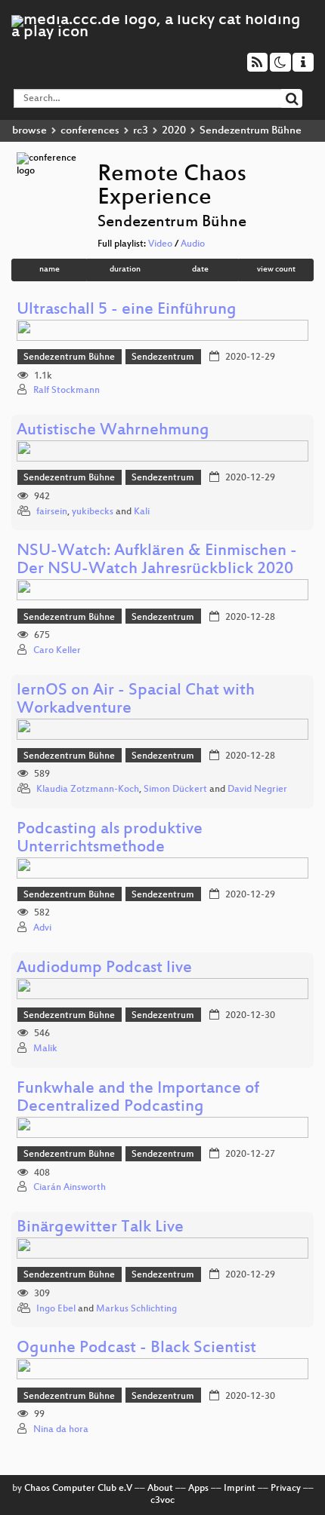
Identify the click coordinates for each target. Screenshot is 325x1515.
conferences (89, 130)
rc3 (140, 130)
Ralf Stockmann (66, 390)
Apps (198, 1488)
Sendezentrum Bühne (69, 357)
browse (29, 130)
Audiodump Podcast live (104, 968)
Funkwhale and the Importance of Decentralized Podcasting (138, 1098)
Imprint (239, 1488)
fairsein (51, 512)
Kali (142, 512)
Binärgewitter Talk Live (100, 1228)
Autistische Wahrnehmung (113, 431)
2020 (174, 130)
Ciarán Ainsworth (69, 1187)
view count (276, 269)
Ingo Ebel (56, 1309)
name (49, 269)
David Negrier (257, 789)
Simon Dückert (175, 789)
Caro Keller (57, 651)
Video (160, 244)
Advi (42, 928)
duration (125, 269)
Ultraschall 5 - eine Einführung (127, 310)
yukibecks (92, 512)
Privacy (286, 1488)
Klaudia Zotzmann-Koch (87, 789)
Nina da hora (60, 1430)
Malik (45, 1049)
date (200, 269)
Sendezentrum (163, 357)
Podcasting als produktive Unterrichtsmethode (110, 838)
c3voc (162, 1500)
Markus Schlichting (136, 1309)
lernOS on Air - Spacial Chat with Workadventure (136, 700)
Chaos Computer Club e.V (78, 1488)
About (160, 1488)
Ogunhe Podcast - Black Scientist (136, 1348)
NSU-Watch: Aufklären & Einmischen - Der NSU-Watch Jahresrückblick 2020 (157, 560)
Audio (193, 244)
